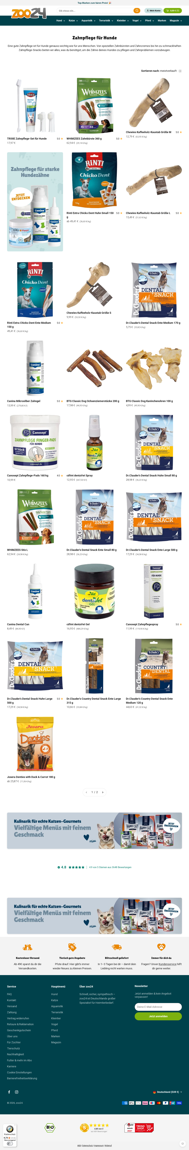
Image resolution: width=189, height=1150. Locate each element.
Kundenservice (167, 964)
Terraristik (104, 20)
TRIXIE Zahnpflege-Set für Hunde (27, 138)
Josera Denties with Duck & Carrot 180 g (31, 777)
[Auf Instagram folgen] (17, 1092)
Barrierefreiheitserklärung (22, 1078)
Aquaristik (87, 20)
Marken (162, 20)
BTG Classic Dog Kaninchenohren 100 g (149, 401)
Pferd (148, 20)
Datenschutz (87, 1146)
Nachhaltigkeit (15, 1054)
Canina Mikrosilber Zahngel (23, 401)
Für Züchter (14, 1042)
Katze (72, 20)
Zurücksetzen (124, 10)
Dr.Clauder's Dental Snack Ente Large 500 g (151, 549)
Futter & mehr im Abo (19, 1060)
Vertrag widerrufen (18, 1018)
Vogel (135, 20)
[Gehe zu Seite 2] (102, 792)
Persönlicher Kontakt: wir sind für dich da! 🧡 (94, 3)
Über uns (12, 1036)
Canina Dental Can (18, 624)
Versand (12, 1006)
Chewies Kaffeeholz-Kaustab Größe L (148, 213)
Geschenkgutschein (19, 1030)
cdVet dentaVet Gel (78, 624)
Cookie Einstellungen (19, 1072)
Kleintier (121, 20)
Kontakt (11, 1000)
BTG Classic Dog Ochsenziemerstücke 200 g (93, 401)
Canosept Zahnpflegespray (142, 624)
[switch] (10, 1143)
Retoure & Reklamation (20, 1024)
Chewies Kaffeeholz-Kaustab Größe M (148, 132)
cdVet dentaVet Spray (80, 475)
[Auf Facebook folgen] (9, 1092)
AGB (79, 1146)
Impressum (99, 1146)
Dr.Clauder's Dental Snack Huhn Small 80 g (151, 475)
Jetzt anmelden (158, 1016)
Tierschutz (13, 1048)
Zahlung (12, 1012)
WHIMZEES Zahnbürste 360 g (84, 138)
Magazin (174, 20)
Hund (59, 20)
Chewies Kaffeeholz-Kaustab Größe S (89, 312)
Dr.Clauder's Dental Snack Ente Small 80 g (92, 549)
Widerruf (108, 1146)
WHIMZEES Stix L (17, 549)
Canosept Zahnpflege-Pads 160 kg (27, 475)
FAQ (9, 994)
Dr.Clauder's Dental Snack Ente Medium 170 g (153, 322)
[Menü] (15, 1125)
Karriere (11, 1066)
